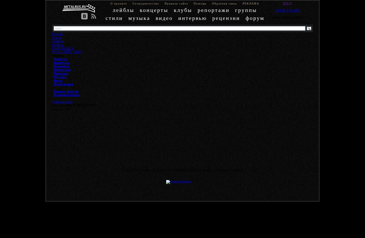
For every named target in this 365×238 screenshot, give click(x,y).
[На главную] (79, 8)
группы (246, 10)
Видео (58, 81)
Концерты (61, 63)
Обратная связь (224, 3)
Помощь (200, 3)
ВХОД (287, 3)
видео (164, 18)
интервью (192, 18)
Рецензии (60, 73)
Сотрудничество (146, 3)
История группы (66, 95)
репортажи (214, 10)
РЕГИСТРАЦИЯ (287, 10)
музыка (139, 18)
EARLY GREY (62, 48)
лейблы (123, 10)
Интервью (61, 66)
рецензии (226, 18)
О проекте (118, 3)
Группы (58, 45)
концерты (154, 10)
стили (114, 18)
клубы (183, 10)
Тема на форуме (66, 91)
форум (255, 18)
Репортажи (62, 70)
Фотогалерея (63, 84)
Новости (60, 59)
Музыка (59, 77)
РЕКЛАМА (251, 3)
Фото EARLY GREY (67, 52)
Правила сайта (176, 3)
